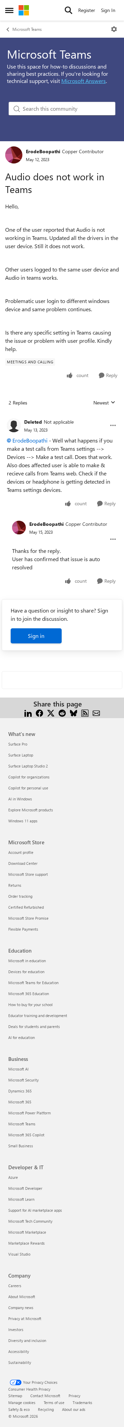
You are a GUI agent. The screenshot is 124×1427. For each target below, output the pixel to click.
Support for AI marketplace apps (35, 1210)
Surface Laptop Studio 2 (28, 766)
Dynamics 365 (20, 1090)
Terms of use (54, 1402)
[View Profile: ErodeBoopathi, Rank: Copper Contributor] (13, 155)
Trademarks (82, 1402)
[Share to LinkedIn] (28, 712)
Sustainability (19, 1362)
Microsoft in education (27, 960)
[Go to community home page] (24, 10)
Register (86, 10)
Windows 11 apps (23, 820)
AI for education (21, 1037)
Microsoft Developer (25, 1188)
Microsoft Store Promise (28, 918)
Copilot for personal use (28, 787)
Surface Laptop (20, 755)
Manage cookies (21, 1402)
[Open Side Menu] (9, 10)
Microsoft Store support (28, 874)
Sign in (36, 635)
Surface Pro (17, 744)
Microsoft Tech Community (30, 1221)
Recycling (46, 1409)
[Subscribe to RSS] (85, 712)
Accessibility (18, 1351)
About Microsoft (21, 1296)
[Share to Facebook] (39, 712)
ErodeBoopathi (43, 151)
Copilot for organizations (29, 776)
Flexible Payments (23, 929)
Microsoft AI (18, 1069)
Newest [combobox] (104, 402)
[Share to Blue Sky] (73, 712)
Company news (20, 1307)
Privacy (74, 1395)
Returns (14, 885)
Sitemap (15, 1395)
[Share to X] (50, 712)
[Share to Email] (96, 712)
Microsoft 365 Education (28, 993)
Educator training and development (37, 1015)
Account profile (20, 852)
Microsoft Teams (27, 29)
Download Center (23, 863)
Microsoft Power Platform (29, 1112)
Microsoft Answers (83, 80)
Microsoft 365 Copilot (26, 1134)
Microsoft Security (23, 1080)
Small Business (20, 1145)
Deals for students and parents (34, 1026)
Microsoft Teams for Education (33, 982)
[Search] (68, 10)
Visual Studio (19, 1254)
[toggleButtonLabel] (114, 29)
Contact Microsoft (45, 1395)
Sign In (108, 10)
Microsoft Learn (21, 1199)
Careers (14, 1285)
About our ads (73, 1409)
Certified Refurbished (26, 907)
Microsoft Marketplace (27, 1232)
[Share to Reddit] (62, 712)
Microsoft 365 (19, 1101)
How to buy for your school (30, 1004)
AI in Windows (20, 798)
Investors (15, 1329)
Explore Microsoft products (30, 809)
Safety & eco (19, 1409)
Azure (13, 1177)
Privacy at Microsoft (24, 1318)
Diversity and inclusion (27, 1340)
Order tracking (20, 896)
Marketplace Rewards (26, 1243)
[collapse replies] (62, 416)
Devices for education (26, 971)
